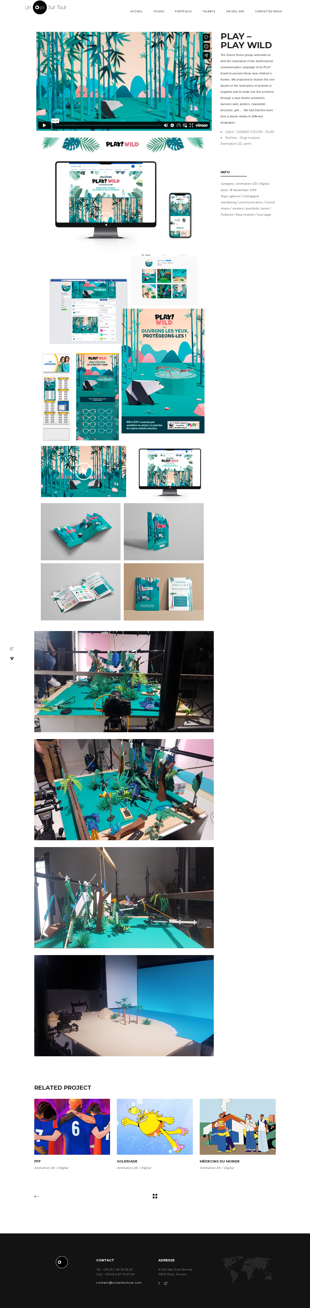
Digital (264, 183)
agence (234, 196)
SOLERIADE (127, 1161)
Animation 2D (246, 183)
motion (237, 208)
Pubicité (227, 214)
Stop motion (245, 214)
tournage (264, 214)
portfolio (252, 208)
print (265, 208)
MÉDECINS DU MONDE (220, 1161)
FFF (37, 1161)
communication (251, 202)
